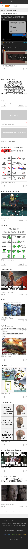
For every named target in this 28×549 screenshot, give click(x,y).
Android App (14, 534)
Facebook (4, 534)
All (2, 5)
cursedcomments (12, 65)
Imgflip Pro (6, 520)
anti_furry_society (12, 182)
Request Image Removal (10, 530)
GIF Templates (16, 523)
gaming (10, 317)
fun (9, 101)
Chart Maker (24, 523)
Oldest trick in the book (8, 476)
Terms (12, 528)
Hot (7, 5)
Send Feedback (20, 530)
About (23, 525)
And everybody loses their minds (11, 450)
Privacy (7, 528)
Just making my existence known (12, 147)
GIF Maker (12, 520)
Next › (20, 512)
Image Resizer (17, 525)
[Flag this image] (26, 69)
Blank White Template (8, 79)
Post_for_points (11, 260)
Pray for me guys (6, 269)
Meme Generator (20, 520)
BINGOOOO (5, 225)
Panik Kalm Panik (6, 402)
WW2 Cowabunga (7, 326)
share (20, 68)
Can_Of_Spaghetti (6, 10)
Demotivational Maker (8, 525)
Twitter (8, 534)
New (10, 5)
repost (10, 356)
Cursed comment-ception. (9, 13)
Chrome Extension (22, 534)
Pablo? (3, 300)
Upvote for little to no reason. (10, 191)
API (15, 528)
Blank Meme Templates (7, 523)
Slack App (20, 528)
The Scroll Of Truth (7, 365)
